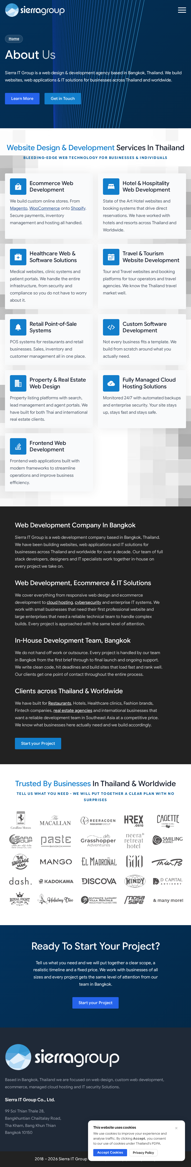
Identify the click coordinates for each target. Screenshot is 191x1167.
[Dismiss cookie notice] (176, 1128)
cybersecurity (88, 602)
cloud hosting (60, 602)
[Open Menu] (182, 10)
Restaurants (59, 703)
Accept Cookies (110, 1152)
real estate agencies (72, 710)
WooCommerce (44, 208)
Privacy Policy (143, 1153)
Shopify (78, 208)
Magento (18, 208)
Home (14, 38)
